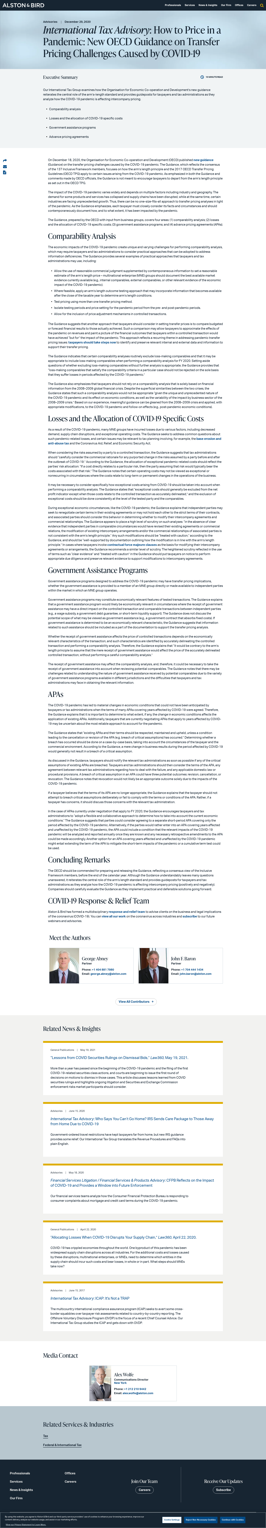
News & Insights (208, 5)
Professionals (173, 5)
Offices (239, 5)
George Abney (95, 958)
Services (190, 5)
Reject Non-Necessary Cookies (201, 1520)
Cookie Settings (172, 1520)
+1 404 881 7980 (103, 969)
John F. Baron (183, 958)
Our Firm (226, 5)
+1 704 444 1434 (192, 969)
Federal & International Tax (62, 1445)
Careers (251, 5)
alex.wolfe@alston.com (138, 1393)
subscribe (190, 916)
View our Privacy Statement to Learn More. (26, 1525)
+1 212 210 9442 (135, 1389)
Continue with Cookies (233, 1520)
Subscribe (223, 1490)
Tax (45, 1436)
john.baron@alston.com (196, 974)
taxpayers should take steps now (92, 342)
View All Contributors (134, 1001)
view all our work (114, 916)
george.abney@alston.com (108, 974)
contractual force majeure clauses (132, 544)
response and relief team (127, 911)
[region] (133, 1520)
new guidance (203, 160)
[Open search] (262, 5)
